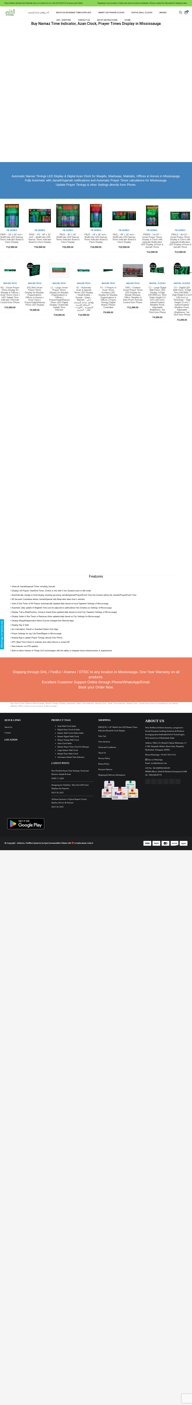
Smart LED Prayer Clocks (111, 12)
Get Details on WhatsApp (2, 634)
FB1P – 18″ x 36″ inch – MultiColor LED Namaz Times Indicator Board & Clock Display (96, 238)
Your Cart (102, 736)
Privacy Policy (104, 758)
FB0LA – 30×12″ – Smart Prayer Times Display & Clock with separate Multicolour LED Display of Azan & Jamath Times (180, 240)
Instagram (165, 781)
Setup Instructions (107, 20)
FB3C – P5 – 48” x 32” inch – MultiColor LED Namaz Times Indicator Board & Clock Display (39, 238)
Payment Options (105, 769)
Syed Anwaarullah (52, 843)
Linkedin (171, 781)
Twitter (153, 781)
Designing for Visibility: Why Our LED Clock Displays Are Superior (70, 787)
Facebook (147, 781)
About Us (8, 727)
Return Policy (104, 764)
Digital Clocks (157, 283)
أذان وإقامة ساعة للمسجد (38, 12)
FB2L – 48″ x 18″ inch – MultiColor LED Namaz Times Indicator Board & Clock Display (124, 238)
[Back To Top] (183, 1395)
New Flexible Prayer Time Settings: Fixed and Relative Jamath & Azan (70, 772)
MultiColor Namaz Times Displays (73, 12)
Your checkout (104, 742)
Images (162, 12)
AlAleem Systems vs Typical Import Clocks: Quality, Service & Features (69, 801)
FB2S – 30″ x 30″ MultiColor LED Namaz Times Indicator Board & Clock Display (68, 238)
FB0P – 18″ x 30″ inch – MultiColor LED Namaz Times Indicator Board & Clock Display (12, 238)
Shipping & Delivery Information (111, 775)
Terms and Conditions (107, 747)
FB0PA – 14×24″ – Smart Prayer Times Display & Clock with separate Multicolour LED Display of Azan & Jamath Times (152, 240)
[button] (154, 760)
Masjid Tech (10, 283)
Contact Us (84, 20)
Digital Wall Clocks (141, 12)
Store (127, 20)
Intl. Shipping (63, 20)
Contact (7, 733)
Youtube (159, 781)
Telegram (177, 781)
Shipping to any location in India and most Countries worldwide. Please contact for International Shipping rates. (142, 3)
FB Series (12, 230)
